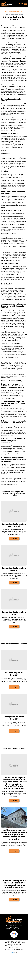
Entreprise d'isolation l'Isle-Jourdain (14, 946)
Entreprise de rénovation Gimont (14, 569)
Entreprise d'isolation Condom (14, 718)
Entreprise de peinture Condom (14, 674)
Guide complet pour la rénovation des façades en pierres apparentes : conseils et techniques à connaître (14, 834)
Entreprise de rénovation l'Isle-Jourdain (14, 942)
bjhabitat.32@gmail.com (22, 3)
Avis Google (14, 934)
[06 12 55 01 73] (20, 3)
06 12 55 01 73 (14, 927)
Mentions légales (13, 947)
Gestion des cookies (14, 951)
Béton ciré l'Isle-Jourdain (14, 944)
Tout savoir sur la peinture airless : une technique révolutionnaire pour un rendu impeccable (14, 884)
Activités (9, 941)
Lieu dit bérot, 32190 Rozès (15, 924)
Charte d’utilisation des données (14, 949)
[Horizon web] (12, 952)
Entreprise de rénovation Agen (14, 613)
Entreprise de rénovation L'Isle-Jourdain (14, 525)
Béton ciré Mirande (17, 941)
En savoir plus (14, 538)
